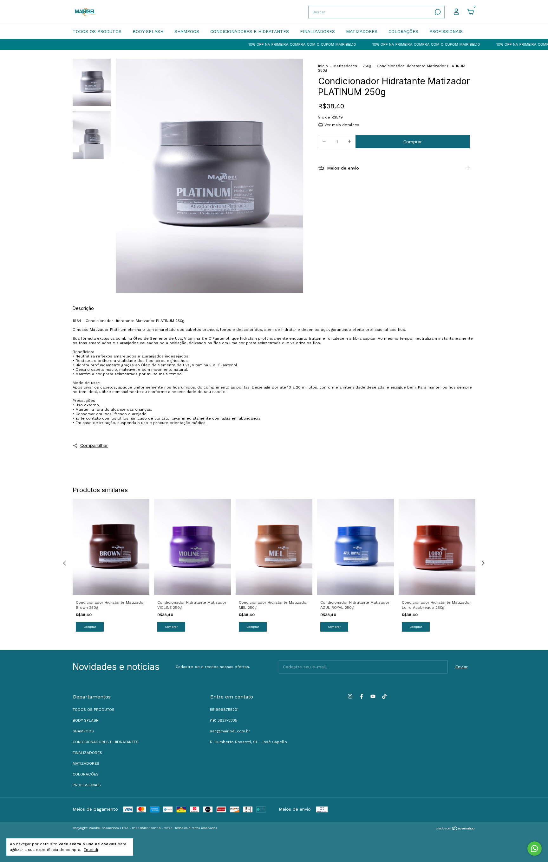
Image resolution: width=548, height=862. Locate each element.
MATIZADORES (361, 31)
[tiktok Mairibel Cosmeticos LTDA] (384, 696)
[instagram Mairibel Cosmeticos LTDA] (350, 696)
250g (366, 66)
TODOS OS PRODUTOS (97, 31)
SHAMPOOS (186, 31)
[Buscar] (437, 12)
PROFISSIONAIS (446, 31)
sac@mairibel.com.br (230, 731)
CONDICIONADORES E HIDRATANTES (249, 31)
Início (323, 66)
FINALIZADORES (317, 31)
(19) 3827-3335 (223, 720)
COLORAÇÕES (403, 31)
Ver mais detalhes (341, 125)
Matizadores (345, 66)
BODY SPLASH (148, 31)
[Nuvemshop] (455, 829)
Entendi (91, 849)
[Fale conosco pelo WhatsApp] (534, 848)
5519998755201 (224, 709)
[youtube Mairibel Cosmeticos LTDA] (372, 696)
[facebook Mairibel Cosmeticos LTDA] (361, 696)
